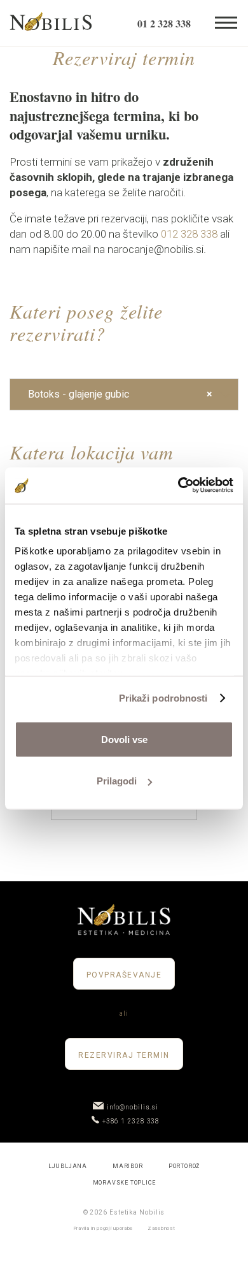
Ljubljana (67, 1166)
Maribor (128, 1166)
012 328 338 (189, 233)
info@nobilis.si (132, 1107)
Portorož (184, 1166)
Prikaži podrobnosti (163, 698)
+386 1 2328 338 (131, 1121)
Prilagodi (117, 781)
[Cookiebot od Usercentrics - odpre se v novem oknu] (178, 485)
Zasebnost (161, 1228)
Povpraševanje (124, 974)
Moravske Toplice (124, 1183)
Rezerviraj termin (124, 1055)
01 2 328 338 (164, 23)
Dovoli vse (124, 738)
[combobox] (124, 394)
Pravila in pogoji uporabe (103, 1228)
